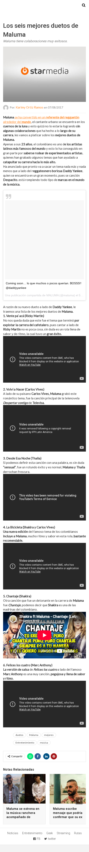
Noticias (12, 833)
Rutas (78, 833)
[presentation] (79, 800)
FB (38, 838)
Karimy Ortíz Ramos (29, 107)
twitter (52, 838)
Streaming (63, 833)
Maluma (33, 734)
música (44, 742)
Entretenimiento (25, 742)
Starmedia (44, 5)
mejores (49, 734)
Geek (49, 833)
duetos (19, 734)
